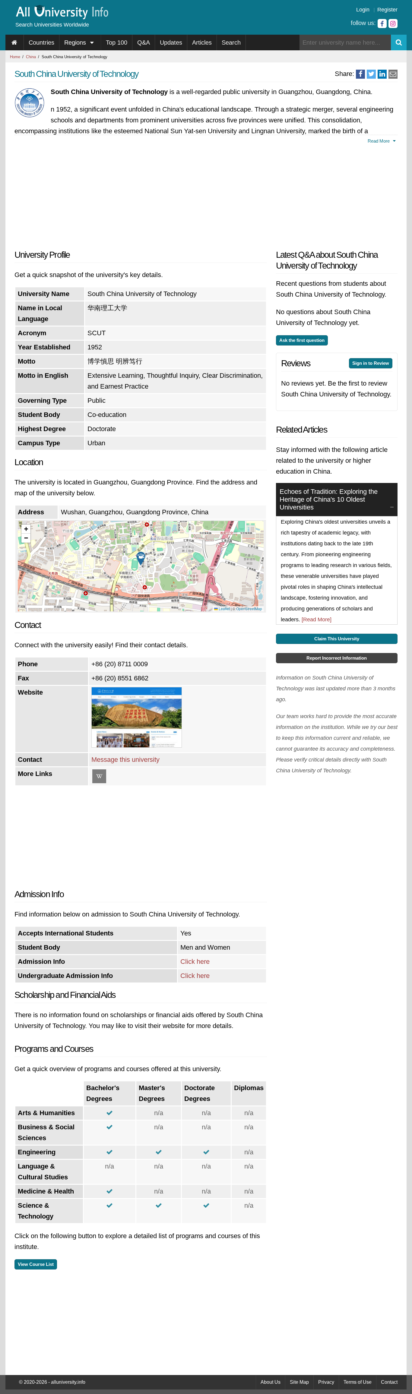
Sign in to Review (370, 363)
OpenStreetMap (249, 608)
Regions (76, 42)
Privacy (326, 1382)
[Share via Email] (393, 74)
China (31, 57)
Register (387, 10)
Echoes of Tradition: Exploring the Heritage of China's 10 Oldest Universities (329, 499)
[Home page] (14, 42)
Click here (195, 961)
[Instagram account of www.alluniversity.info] (393, 23)
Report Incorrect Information (336, 658)
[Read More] (316, 620)
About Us (270, 1382)
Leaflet (224, 608)
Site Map (299, 1382)
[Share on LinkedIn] (382, 74)
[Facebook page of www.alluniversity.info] (382, 23)
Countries (41, 42)
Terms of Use (358, 1382)
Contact (389, 1382)
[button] (140, 558)
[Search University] (399, 42)
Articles (202, 42)
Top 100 (116, 42)
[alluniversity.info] (61, 17)
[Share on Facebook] (360, 74)
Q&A (143, 42)
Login (362, 10)
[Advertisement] (140, 195)
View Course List (36, 1264)
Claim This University (336, 638)
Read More (379, 141)
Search (231, 42)
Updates (171, 42)
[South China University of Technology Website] (136, 745)
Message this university (125, 759)
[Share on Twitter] (371, 74)
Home (15, 57)
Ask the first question (302, 340)
